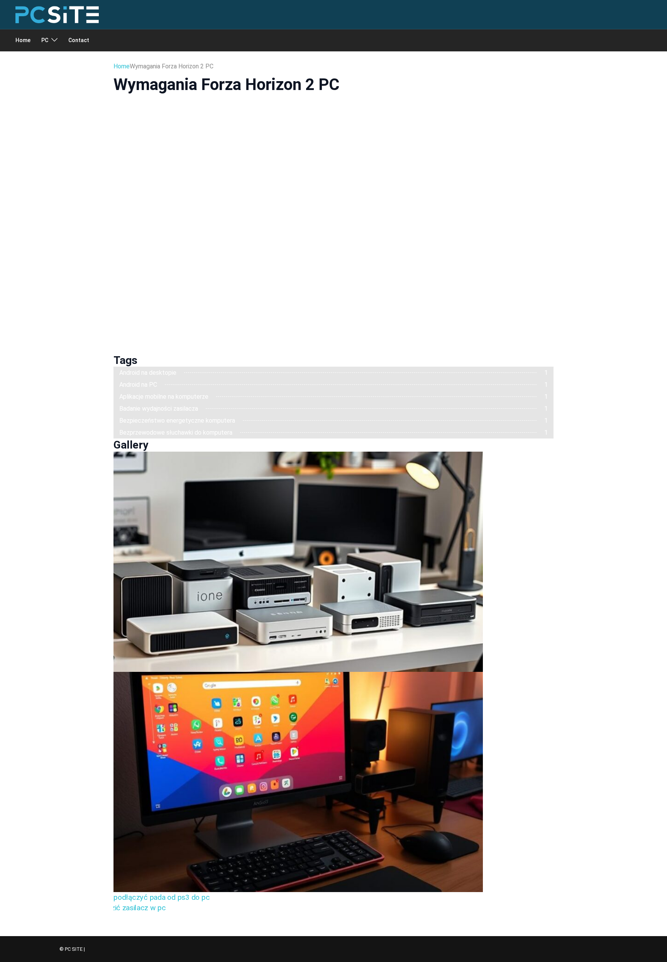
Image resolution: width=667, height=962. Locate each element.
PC (44, 40)
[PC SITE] (57, 14)
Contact (78, 40)
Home (22, 40)
